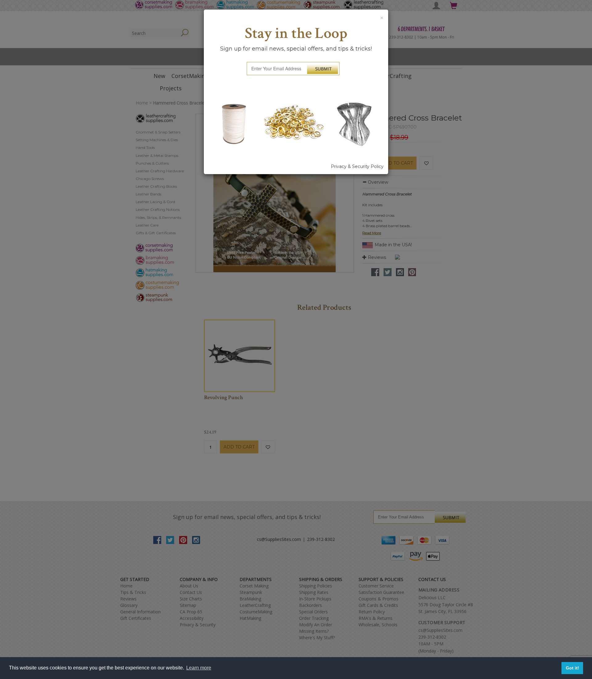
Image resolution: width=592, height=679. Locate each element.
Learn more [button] (198, 667)
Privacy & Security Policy (357, 166)
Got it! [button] (572, 667)
